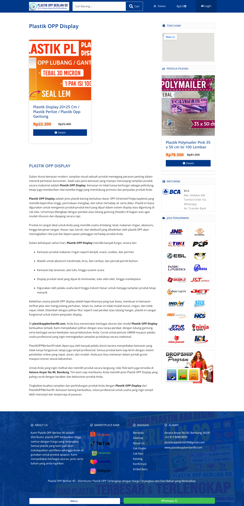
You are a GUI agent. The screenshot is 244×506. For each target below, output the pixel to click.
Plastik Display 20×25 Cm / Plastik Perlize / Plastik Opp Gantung (57, 111)
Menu (74, 501)
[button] (164, 122)
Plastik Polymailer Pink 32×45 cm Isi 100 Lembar (188, 145)
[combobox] (99, 6)
